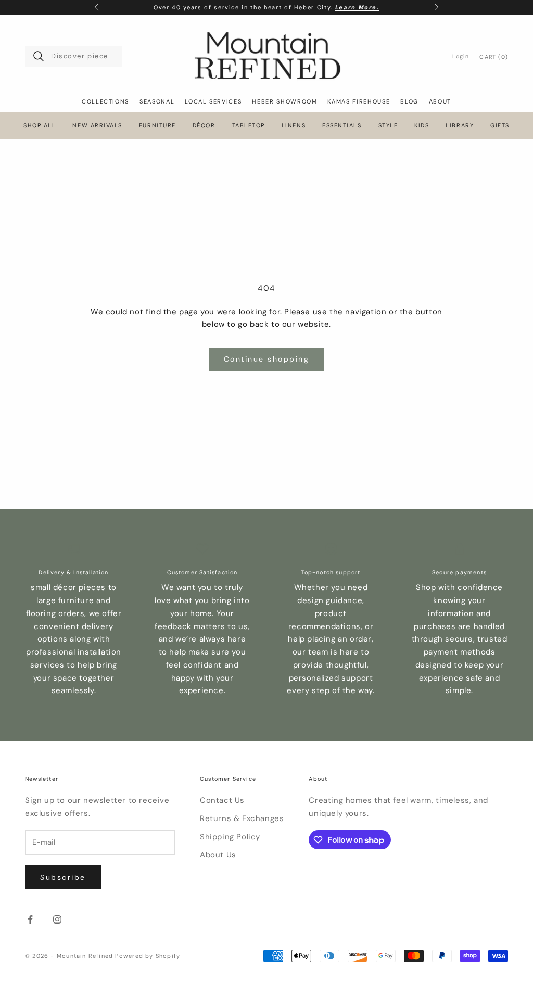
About (440, 101)
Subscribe (63, 877)
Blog (409, 101)
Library (460, 126)
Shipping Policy (230, 836)
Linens (294, 126)
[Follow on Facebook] (30, 919)
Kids (421, 126)
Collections (105, 101)
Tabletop (248, 126)
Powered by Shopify (147, 955)
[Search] (38, 56)
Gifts (500, 126)
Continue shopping (267, 359)
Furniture (157, 126)
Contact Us (222, 800)
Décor (204, 126)
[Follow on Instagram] (57, 919)
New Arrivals (97, 126)
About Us (218, 855)
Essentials (341, 126)
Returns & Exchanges (242, 818)
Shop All (39, 126)
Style (388, 126)
